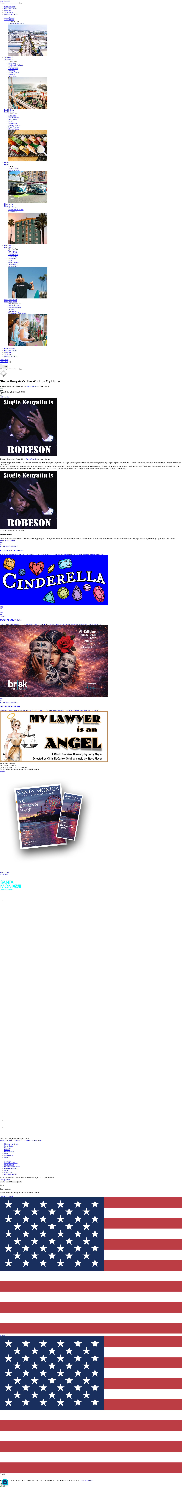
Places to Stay (8, 204)
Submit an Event (9, 7)
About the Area (9, 18)
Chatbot (6, 1157)
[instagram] (5, 1120)
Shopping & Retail (10, 300)
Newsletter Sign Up (6, 1196)
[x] (93, 1117)
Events (6, 162)
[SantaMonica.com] (10, 896)
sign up (2, 771)
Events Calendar (31, 386)
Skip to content (5, 1)
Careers (6, 1170)
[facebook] (5, 901)
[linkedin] (5, 1127)
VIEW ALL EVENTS (7, 540)
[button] (91, 1405)
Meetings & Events (10, 14)
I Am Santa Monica (10, 1168)
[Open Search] (10, 362)
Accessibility (8, 1155)
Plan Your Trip (9, 245)
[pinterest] (5, 1131)
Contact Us (17, 1140)
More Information (87, 1480)
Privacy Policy (5, 1180)
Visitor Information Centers (32, 1140)
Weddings (7, 10)
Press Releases (9, 1152)
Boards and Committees (12, 1166)
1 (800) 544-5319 (6, 1140)
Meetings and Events (11, 1144)
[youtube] (5, 1124)
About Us (7, 1161)
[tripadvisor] (6, 1135)
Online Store (8, 1172)
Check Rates (12, 212)
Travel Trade (8, 12)
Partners (7, 1150)
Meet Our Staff (9, 1165)
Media (6, 1153)
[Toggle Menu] (1, 364)
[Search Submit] (21, 3)
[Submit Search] (21, 369)
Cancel (5, 366)
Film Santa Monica (10, 8)
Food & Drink (9, 110)
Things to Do (8, 57)
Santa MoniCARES (10, 1163)
